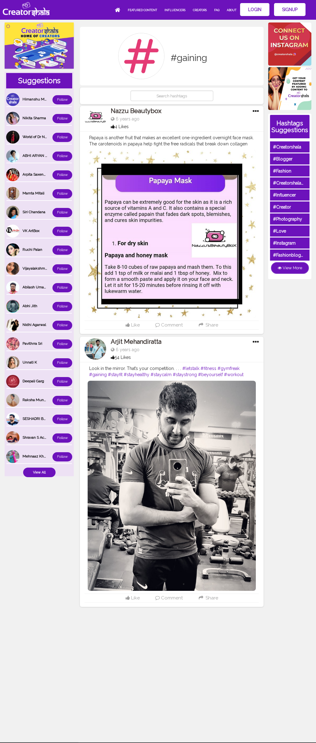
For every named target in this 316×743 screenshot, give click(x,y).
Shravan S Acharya (38, 437)
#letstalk (190, 368)
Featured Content (142, 10)
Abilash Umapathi (37, 287)
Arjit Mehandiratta (136, 341)
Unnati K (30, 362)
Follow (62, 99)
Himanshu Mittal (37, 99)
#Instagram (284, 243)
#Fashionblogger (290, 255)
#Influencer (284, 195)
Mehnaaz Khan (35, 456)
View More (292, 268)
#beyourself (210, 374)
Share (211, 325)
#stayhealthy (136, 374)
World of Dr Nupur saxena (44, 137)
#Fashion (282, 170)
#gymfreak (228, 368)
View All (39, 472)
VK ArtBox (31, 231)
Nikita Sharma (34, 118)
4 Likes (122, 126)
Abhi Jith (30, 306)
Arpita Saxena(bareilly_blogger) (48, 174)
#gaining (98, 374)
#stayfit (115, 374)
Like (135, 325)
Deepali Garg (33, 381)
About (231, 10)
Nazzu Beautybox (136, 111)
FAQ (216, 10)
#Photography (287, 219)
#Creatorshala (287, 146)
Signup (289, 9)
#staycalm (161, 374)
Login (254, 9)
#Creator (282, 207)
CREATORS (200, 10)
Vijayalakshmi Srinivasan (43, 268)
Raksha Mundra (36, 400)
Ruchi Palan (32, 249)
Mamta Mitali (33, 193)
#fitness (208, 368)
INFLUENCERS (174, 10)
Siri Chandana (34, 212)
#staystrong (185, 374)
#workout (233, 374)
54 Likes (123, 357)
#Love (279, 231)
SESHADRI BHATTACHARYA (46, 418)
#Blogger (283, 158)
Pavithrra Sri (32, 343)
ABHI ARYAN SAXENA (41, 155)
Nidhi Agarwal (34, 325)
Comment (171, 325)
